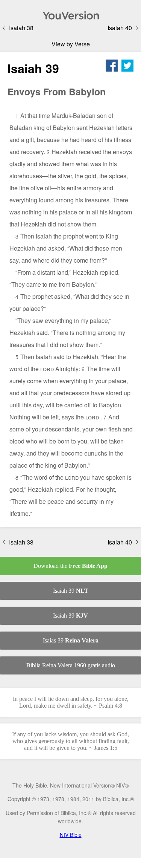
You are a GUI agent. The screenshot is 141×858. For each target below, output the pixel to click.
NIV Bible (71, 834)
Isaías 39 (71, 640)
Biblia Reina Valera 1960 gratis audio (70, 665)
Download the (70, 566)
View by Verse (71, 44)
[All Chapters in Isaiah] (70, 15)
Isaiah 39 (70, 590)
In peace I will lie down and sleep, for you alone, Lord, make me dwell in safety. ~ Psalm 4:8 (71, 702)
